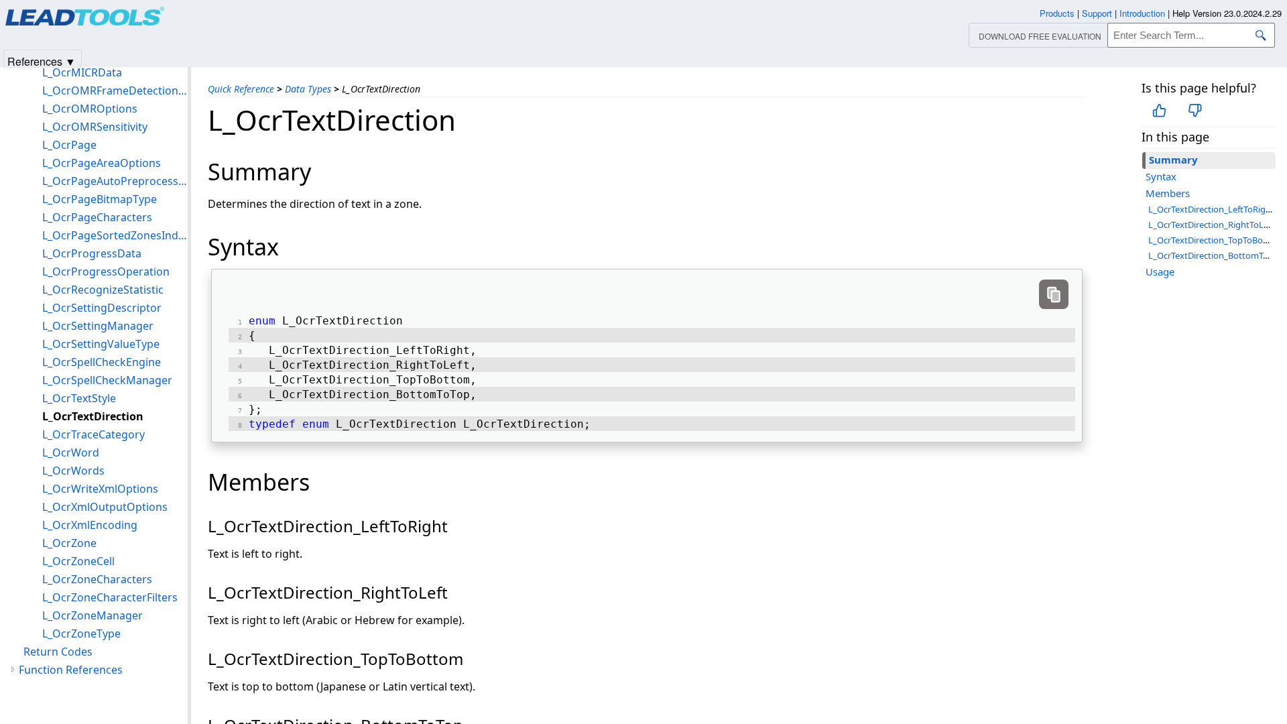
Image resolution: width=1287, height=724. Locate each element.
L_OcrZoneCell (78, 561)
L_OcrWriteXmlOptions (100, 488)
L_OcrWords (73, 470)
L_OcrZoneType (81, 633)
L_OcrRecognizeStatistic (103, 289)
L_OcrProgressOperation (106, 271)
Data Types (308, 88)
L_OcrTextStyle (79, 398)
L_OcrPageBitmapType (99, 199)
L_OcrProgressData (91, 253)
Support (1097, 13)
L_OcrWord (70, 452)
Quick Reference (241, 88)
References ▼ (41, 61)
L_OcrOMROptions (89, 108)
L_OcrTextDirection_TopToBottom (1215, 240)
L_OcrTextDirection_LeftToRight (1211, 209)
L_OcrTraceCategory (93, 434)
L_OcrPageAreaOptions (101, 163)
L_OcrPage (69, 144)
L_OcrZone (69, 543)
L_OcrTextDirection (92, 416)
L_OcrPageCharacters (97, 217)
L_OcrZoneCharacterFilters (110, 597)
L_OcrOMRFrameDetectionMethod (115, 90)
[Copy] (1053, 294)
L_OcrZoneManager (92, 615)
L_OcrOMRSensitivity (94, 126)
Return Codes (58, 651)
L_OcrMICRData (82, 72)
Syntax (1161, 176)
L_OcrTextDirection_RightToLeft (1211, 225)
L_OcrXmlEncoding (89, 525)
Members (1168, 193)
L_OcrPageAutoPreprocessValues (115, 181)
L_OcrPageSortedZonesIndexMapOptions (115, 235)
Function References (71, 669)
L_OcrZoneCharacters (97, 579)
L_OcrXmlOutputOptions (105, 506)
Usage (1160, 271)
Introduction (1142, 13)
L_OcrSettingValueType (101, 344)
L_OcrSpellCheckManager (107, 380)
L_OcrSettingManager (98, 325)
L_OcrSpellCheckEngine (101, 362)
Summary (1173, 159)
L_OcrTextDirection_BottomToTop (1215, 255)
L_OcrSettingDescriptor (102, 307)
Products (1057, 13)
